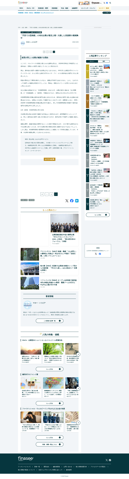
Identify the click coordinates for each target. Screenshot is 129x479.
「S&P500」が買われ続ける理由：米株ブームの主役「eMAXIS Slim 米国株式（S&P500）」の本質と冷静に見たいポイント (99, 174)
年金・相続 (64, 8)
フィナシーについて (24, 466)
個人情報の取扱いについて (26, 470)
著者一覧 (37, 466)
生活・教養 (24, 27)
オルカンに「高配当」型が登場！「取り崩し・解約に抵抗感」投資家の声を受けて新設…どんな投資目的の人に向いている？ (99, 129)
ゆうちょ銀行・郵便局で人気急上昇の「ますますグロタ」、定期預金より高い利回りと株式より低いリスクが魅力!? (99, 70)
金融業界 (74, 8)
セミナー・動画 (104, 8)
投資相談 (54, 8)
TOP (19, 27)
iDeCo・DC (30, 8)
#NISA (26, 12)
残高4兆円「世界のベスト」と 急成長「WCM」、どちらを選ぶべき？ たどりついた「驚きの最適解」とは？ (99, 85)
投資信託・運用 (43, 8)
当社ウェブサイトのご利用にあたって (50, 470)
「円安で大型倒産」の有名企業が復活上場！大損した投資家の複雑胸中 (46, 27)
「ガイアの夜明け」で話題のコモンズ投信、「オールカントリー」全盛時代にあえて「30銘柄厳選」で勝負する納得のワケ (99, 100)
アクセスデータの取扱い (98, 466)
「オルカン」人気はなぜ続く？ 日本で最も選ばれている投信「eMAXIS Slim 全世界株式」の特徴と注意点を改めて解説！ (99, 114)
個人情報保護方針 (81, 466)
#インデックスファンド (47, 12)
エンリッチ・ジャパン (88, 8)
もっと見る (49, 369)
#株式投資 (37, 12)
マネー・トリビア (31, 42)
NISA (21, 8)
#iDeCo (31, 12)
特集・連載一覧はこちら (49, 444)
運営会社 (46, 466)
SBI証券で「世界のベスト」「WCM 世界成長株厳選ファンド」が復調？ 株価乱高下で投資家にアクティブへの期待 (99, 144)
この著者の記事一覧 (50, 321)
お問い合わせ (68, 466)
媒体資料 (69, 470)
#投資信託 (21, 12)
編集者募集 (56, 466)
